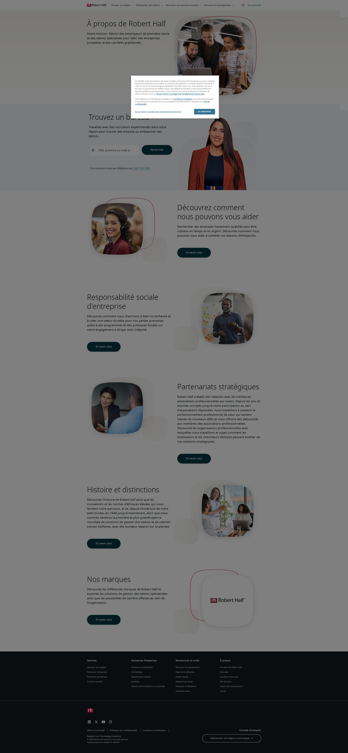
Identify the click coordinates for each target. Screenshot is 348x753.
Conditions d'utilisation (183, 99)
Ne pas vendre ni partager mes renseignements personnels (180, 94)
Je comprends (204, 112)
